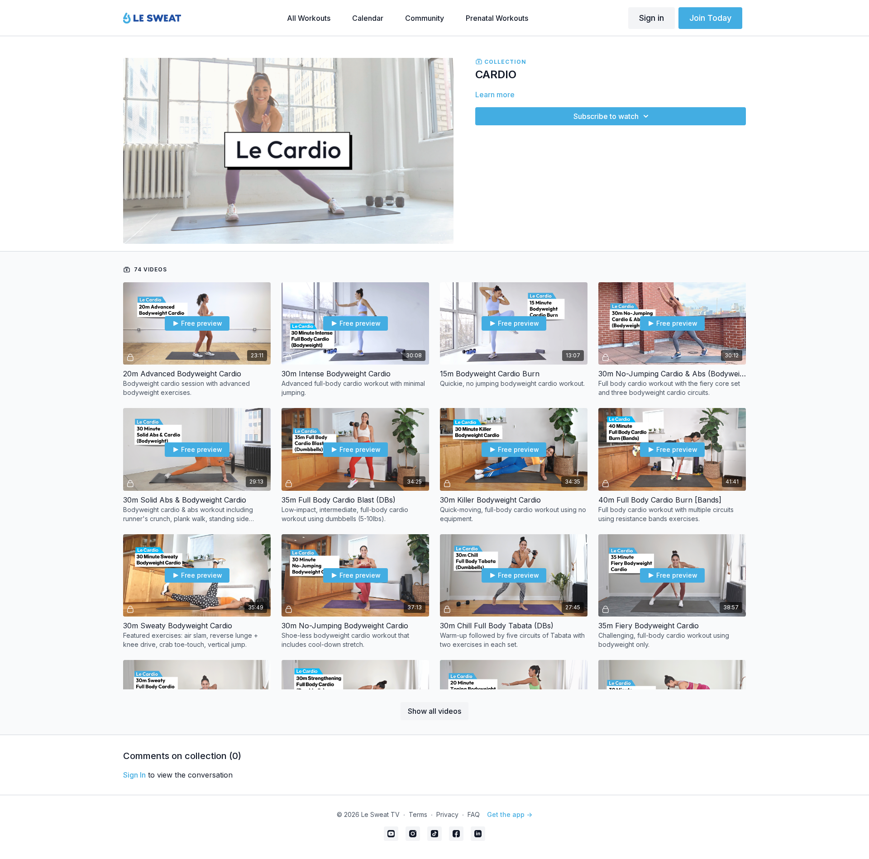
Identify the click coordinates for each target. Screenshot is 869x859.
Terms (418, 814)
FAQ (474, 814)
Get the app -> (509, 814)
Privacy (447, 814)
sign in (134, 774)
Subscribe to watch (606, 116)
